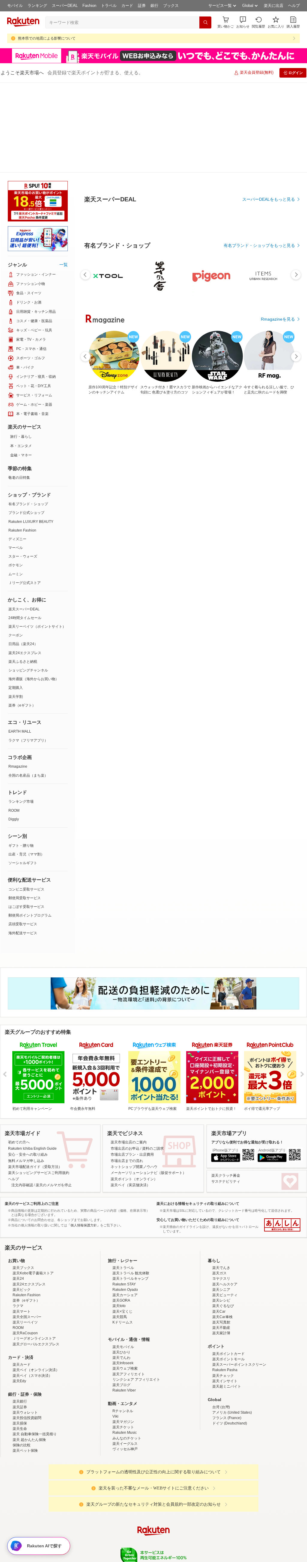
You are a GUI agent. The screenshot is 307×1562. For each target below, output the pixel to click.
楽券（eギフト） (22, 615)
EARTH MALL (19, 641)
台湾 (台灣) (221, 1317)
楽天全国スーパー (27, 1227)
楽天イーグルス (125, 1353)
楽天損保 (20, 1333)
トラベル (109, 5)
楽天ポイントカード (228, 1263)
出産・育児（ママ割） (26, 764)
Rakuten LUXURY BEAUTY (30, 431)
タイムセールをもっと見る (270, 546)
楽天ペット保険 (25, 1360)
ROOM (13, 720)
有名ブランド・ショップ (28, 414)
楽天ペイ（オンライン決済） (36, 1280)
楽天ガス (219, 1183)
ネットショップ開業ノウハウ (134, 1076)
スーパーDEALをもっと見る (268, 169)
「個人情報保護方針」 (83, 1135)
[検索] (205, 22)
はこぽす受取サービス (26, 816)
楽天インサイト (224, 1291)
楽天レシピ (221, 1210)
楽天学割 (15, 606)
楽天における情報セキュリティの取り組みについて (197, 1113)
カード (127, 5)
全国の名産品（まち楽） (28, 685)
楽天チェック (223, 1285)
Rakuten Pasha (224, 1280)
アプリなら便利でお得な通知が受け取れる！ (247, 1052)
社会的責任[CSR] (154, 1488)
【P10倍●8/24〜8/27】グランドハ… (137, 508)
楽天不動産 (221, 1237)
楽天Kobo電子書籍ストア (33, 1183)
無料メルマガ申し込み (26, 1071)
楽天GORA (121, 1210)
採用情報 (206, 1488)
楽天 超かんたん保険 (29, 1349)
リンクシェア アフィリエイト (136, 1289)
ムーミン (15, 484)
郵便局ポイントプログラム (30, 825)
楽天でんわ (121, 1267)
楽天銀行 (20, 1311)
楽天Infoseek (122, 1273)
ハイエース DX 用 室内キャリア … (240, 508)
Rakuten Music (124, 1342)
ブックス (171, 5)
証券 (142, 5)
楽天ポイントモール (228, 1269)
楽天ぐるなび (223, 1216)
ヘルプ (294, 5)
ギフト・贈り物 (21, 755)
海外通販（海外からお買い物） (33, 589)
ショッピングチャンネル (28, 580)
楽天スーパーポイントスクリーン (239, 1274)
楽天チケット (123, 1337)
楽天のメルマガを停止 (54, 1095)
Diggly (13, 729)
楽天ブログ (121, 1295)
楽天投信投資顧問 (27, 1328)
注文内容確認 (22, 1095)
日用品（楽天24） (23, 554)
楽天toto (119, 1216)
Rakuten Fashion (22, 440)
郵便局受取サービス (24, 808)
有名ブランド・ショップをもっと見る (259, 380)
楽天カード (22, 1274)
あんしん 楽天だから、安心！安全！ (282, 1134)
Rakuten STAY (124, 1194)
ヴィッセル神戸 (125, 1359)
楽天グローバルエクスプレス (36, 1254)
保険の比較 (22, 1355)
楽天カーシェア (125, 1205)
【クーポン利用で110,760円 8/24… (102, 508)
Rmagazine (17, 676)
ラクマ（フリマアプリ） (28, 650)
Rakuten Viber (124, 1300)
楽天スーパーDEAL (24, 519)
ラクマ (18, 1216)
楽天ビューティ (224, 1205)
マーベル (15, 457)
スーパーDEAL (65, 5)
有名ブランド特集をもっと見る (265, 638)
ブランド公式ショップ (26, 422)
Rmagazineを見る (278, 716)
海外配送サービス (22, 843)
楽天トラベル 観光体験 (130, 1183)
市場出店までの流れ (127, 1071)
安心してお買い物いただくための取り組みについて (197, 1130)
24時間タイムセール (24, 528)
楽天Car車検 (222, 1227)
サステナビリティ (225, 1091)
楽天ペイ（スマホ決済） (32, 1285)
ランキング (37, 5)
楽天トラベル (123, 1177)
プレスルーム (184, 1488)
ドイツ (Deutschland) (229, 1333)
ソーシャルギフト (22, 773)
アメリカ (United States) (232, 1322)
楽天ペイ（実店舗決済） (130, 1095)
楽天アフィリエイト (128, 1284)
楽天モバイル (123, 1257)
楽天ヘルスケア (224, 1194)
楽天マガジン (123, 1331)
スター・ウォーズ (22, 466)
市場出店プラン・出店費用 (132, 1064)
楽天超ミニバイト (226, 1296)
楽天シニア (221, 1199)
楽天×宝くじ (122, 1221)
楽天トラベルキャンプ (130, 1188)
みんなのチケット (126, 1348)
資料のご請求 (153, 1058)
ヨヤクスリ (221, 1188)
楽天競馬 (119, 1227)
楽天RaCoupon (25, 1243)
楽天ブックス (23, 1177)
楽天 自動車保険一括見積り (35, 1344)
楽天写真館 (221, 1232)
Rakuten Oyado (125, 1199)
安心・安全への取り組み (28, 1064)
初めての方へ (19, 1052)
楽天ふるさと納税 (22, 571)
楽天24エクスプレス (24, 563)
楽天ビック (22, 1199)
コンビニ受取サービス (26, 799)
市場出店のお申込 (125, 1058)
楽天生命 (20, 1338)
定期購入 (15, 597)
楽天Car (218, 1221)
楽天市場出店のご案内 (129, 1052)
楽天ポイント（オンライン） (134, 1089)
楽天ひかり (121, 1262)
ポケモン (15, 475)
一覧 (63, 174)
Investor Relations (121, 1488)
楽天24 (18, 1188)
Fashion (89, 5)
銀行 (154, 5)
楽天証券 (20, 1317)
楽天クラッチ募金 (225, 1085)
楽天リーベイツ (25, 1232)
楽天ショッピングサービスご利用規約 (38, 1082)
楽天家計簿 (221, 1243)
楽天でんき (221, 1177)
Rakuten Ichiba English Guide (32, 1058)
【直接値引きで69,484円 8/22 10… (275, 508)
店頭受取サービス (22, 834)
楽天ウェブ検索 (125, 1278)
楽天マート (22, 1221)
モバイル (15, 5)
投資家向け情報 (91, 1488)
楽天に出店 (273, 5)
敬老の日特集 (19, 387)
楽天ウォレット (25, 1322)
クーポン (15, 545)
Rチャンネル (122, 1321)
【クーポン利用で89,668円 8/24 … (171, 508)
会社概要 (67, 1488)
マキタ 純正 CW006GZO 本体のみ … (206, 508)
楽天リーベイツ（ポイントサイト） (37, 536)
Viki (115, 1326)
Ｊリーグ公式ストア (24, 493)
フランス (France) (226, 1328)
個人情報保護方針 (232, 1488)
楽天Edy (19, 1291)
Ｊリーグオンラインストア (34, 1248)
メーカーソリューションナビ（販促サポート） (148, 1082)
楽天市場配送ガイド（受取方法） (35, 1076)
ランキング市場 (21, 711)
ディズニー (17, 449)
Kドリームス (122, 1232)
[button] (242, 22)
